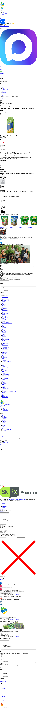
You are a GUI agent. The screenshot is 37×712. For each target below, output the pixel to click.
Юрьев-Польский (5, 397)
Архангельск (4, 298)
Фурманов (3, 389)
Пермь (3, 359)
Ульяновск (3, 387)
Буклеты (3, 436)
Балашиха (3, 302)
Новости (5, 13)
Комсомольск (4, 332)
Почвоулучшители (5, 423)
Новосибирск (4, 353)
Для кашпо (4, 418)
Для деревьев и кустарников (4, 417)
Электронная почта (12, 514)
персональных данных (17, 594)
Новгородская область (5, 350)
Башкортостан (4, 304)
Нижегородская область (6, 347)
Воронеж (3, 314)
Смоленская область (5, 378)
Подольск (3, 362)
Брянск (3, 309)
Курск (3, 337)
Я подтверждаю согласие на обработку (11, 594)
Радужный (3, 365)
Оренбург (3, 355)
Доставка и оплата (5, 410)
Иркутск (3, 325)
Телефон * (10, 513)
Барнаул (3, 303)
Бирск (3, 307)
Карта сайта (4, 411)
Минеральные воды (5, 343)
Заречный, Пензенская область (7, 322)
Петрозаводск (4, 360)
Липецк (3, 340)
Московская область (5, 345)
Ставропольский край (5, 380)
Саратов (3, 373)
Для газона (4, 420)
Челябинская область (5, 393)
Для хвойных (4, 419)
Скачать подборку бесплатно (8, 617)
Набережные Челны (5, 346)
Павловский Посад (5, 357)
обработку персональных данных (15, 619)
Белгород (3, 305)
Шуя (3, 394)
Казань (3, 326)
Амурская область (5, 297)
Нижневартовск (4, 348)
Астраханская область (5, 300)
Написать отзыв (3, 176)
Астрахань (3, 301)
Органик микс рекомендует (6, 429)
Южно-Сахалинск (5, 396)
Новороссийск (4, 352)
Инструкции (4, 430)
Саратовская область (5, 374)
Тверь (3, 384)
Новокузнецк (4, 351)
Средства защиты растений (6, 424)
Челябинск (3, 392)
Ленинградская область (5, 339)
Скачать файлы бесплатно (5, 593)
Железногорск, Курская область (7, 320)
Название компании (12, 515)
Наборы (3, 425)
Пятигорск (3, 364)
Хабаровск (3, 390)
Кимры (3, 329)
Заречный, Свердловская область (7, 323)
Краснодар (3, 335)
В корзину (2, 227)
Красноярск (4, 336)
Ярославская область (5, 398)
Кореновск (3, 333)
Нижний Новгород (5, 349)
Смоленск (3, 377)
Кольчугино (4, 331)
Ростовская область (5, 370)
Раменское (3, 366)
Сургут (3, 381)
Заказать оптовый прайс (4, 508)
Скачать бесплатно (5, 635)
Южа (3, 395)
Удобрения (3, 422)
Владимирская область (5, 313)
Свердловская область (5, 375)
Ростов (3, 368)
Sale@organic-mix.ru (3, 444)
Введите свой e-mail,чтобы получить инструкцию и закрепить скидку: (8, 633)
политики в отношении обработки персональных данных (17, 499)
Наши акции (4, 421)
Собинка (3, 379)
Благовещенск (4, 308)
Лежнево (3, 338)
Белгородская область (5, 306)
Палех (3, 358)
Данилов (3, 318)
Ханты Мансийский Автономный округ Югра (9, 391)
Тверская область (4, 383)
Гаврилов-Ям (4, 316)
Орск (3, 356)
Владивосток (4, 312)
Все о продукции (4, 409)
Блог (3, 434)
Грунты (3, 426)
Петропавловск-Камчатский (6, 361)
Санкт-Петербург (4, 372)
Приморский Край (5, 363)
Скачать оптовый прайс (4, 25)
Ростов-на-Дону (4, 369)
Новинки (3, 428)
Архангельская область (5, 299)
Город (10, 516)
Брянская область (4, 310)
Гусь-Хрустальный (5, 317)
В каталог (1, 579)
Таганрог (3, 382)
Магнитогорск (4, 342)
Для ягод (3, 415)
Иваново (3, 324)
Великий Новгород (5, 311)
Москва (3, 344)
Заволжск (3, 321)
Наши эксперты (4, 435)
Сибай (3, 376)
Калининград (4, 327)
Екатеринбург (4, 319)
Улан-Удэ (3, 386)
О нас (3, 408)
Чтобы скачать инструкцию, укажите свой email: (23, 633)
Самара (3, 371)
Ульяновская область (5, 388)
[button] (36, 356)
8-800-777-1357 (2, 26)
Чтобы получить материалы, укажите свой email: (7, 591)
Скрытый (3, 95)
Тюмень (3, 385)
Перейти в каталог (3, 681)
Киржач (3, 330)
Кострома (3, 334)
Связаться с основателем (4, 66)
